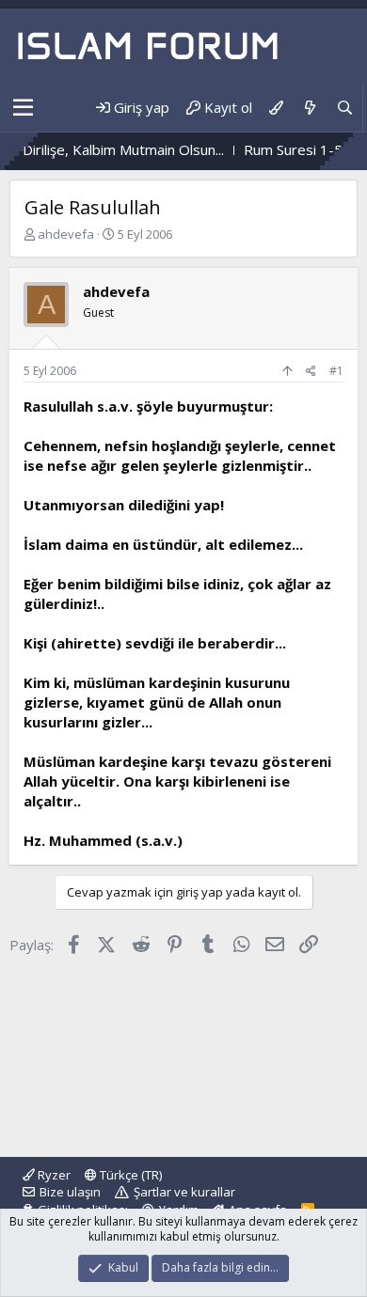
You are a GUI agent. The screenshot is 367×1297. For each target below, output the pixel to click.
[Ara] (344, 108)
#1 (336, 371)
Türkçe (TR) (129, 1174)
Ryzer (53, 1174)
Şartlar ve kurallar (184, 1191)
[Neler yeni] (309, 108)
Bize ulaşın (70, 1191)
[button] (23, 108)
